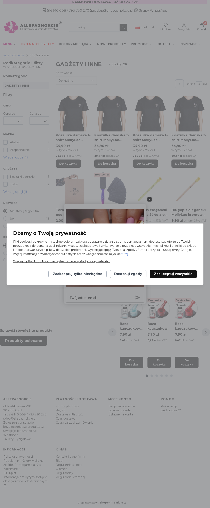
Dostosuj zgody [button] (128, 274)
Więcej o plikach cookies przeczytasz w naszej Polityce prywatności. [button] (61, 261)
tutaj (124, 254)
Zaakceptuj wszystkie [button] (173, 274)
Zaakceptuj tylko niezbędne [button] (77, 274)
